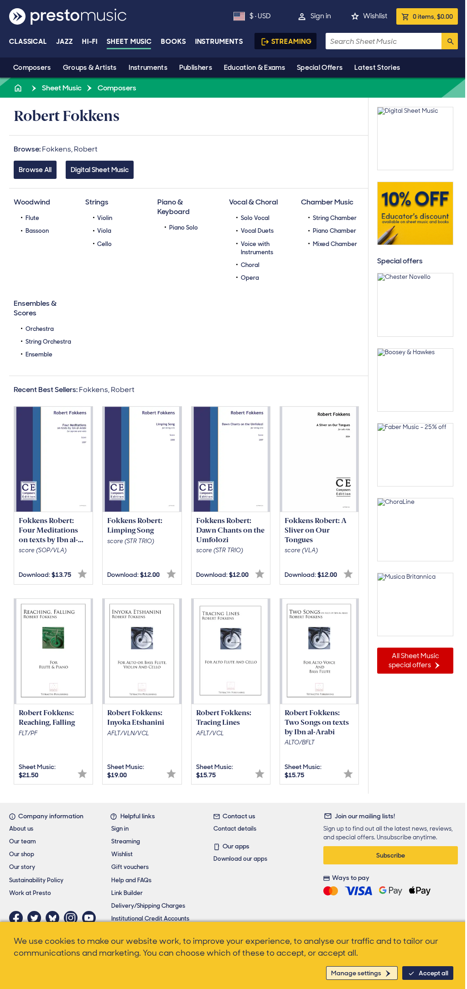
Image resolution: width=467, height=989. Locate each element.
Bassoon (37, 231)
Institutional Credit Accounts (150, 918)
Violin (104, 218)
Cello (104, 244)
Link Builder (127, 893)
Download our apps (240, 859)
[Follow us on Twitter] (36, 918)
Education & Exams (254, 67)
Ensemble (39, 354)
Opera (250, 278)
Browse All (35, 169)
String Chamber (335, 218)
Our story (22, 867)
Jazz (64, 41)
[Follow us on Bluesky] (55, 918)
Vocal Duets (257, 231)
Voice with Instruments (257, 248)
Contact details (234, 828)
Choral (250, 265)
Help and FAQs (131, 880)
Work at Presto (30, 893)
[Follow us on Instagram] (73, 918)
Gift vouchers (130, 867)
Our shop (21, 854)
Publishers (195, 67)
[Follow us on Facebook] (18, 918)
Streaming (291, 41)
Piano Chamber (334, 231)
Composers (32, 67)
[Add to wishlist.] (82, 574)
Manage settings (356, 973)
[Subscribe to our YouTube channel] (91, 918)
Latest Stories (377, 67)
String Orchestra (48, 341)
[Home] (18, 88)
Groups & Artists (90, 67)
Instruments (148, 67)
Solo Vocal (255, 218)
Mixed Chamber (335, 244)
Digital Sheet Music (100, 169)
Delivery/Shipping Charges (148, 906)
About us (21, 828)
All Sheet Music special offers (414, 660)
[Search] (449, 41)
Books (173, 41)
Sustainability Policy (36, 880)
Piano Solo (183, 227)
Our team (22, 841)
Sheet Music (129, 41)
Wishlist (375, 16)
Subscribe (390, 855)
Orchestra (40, 329)
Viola (104, 231)
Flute (32, 218)
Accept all (433, 973)
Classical (28, 41)
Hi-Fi (90, 41)
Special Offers (319, 67)
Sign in (321, 16)
